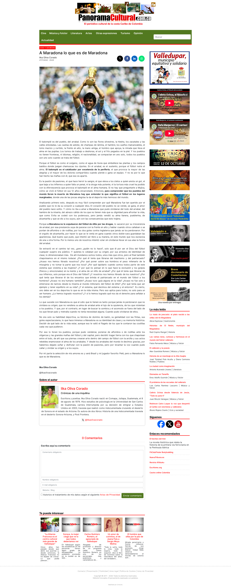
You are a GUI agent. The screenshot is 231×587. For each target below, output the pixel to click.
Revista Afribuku (157, 462)
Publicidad (103, 571)
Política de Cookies (128, 571)
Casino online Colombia (160, 472)
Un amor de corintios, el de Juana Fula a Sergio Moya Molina (113, 539)
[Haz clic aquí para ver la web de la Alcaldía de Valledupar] (170, 67)
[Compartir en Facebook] (127, 59)
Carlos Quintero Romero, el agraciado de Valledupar (92, 538)
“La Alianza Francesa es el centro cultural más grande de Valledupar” (50, 539)
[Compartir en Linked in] (134, 59)
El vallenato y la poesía (160, 348)
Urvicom (119, 584)
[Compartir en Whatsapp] (142, 59)
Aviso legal (113, 571)
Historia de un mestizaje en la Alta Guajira (168, 356)
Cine (43, 33)
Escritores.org (156, 467)
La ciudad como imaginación (162, 366)
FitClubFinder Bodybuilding (161, 452)
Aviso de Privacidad (110, 494)
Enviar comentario (132, 495)
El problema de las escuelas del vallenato (168, 382)
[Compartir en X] (120, 59)
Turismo (125, 33)
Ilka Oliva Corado (48, 57)
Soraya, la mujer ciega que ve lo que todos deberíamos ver (71, 538)
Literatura (76, 33)
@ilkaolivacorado (94, 419)
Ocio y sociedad (47, 48)
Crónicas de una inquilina (75, 393)
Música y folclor (58, 33)
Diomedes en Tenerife (159, 374)
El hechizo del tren (158, 439)
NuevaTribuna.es (157, 457)
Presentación (92, 571)
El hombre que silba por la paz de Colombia (134, 536)
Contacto (81, 571)
